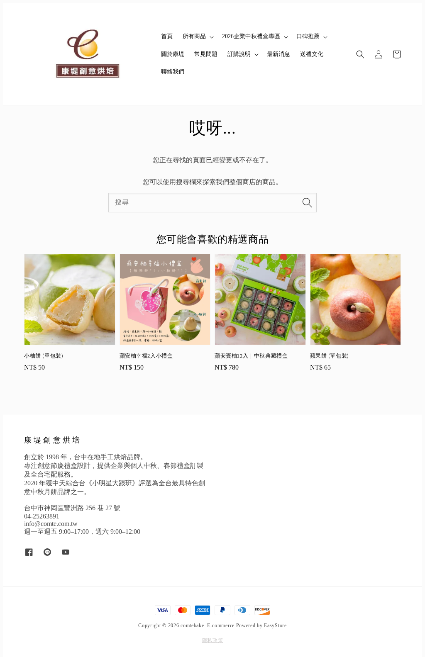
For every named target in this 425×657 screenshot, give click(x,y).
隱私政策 (212, 640)
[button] (360, 54)
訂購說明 (239, 54)
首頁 (167, 36)
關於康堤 (172, 54)
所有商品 (194, 36)
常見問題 (205, 54)
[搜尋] (307, 202)
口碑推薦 (308, 36)
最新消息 (278, 54)
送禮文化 (311, 54)
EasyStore (275, 625)
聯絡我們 (172, 71)
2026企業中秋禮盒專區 (251, 36)
